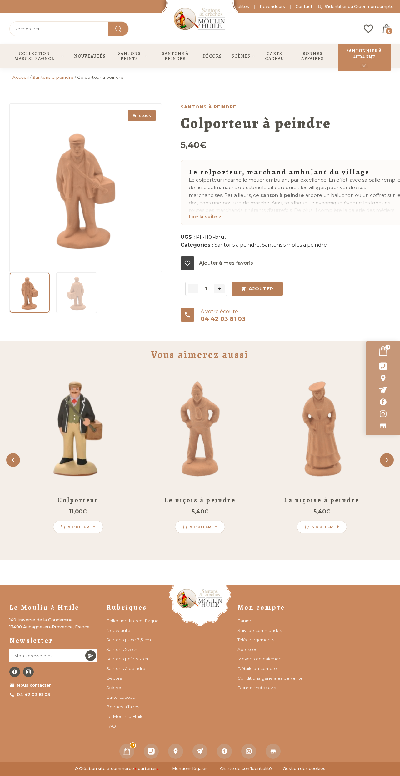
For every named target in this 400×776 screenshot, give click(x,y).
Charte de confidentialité (246, 768)
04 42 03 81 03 (33, 694)
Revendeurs (272, 6)
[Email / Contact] (383, 390)
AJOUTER (261, 289)
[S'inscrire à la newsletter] (90, 655)
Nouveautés (119, 630)
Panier (244, 620)
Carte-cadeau (120, 697)
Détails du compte (257, 668)
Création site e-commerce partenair (119, 768)
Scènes (114, 687)
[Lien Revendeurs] (383, 426)
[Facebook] (383, 402)
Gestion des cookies (304, 768)
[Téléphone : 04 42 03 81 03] (383, 366)
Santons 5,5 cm (122, 649)
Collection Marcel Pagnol (133, 620)
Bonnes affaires (122, 706)
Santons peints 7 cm (128, 658)
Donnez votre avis (257, 687)
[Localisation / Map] (383, 378)
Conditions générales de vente (270, 678)
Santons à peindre (53, 77)
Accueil (20, 77)
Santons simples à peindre (294, 245)
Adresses (247, 649)
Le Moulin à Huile (125, 716)
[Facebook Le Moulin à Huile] (14, 672)
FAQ (111, 725)
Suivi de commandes (260, 630)
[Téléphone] (151, 751)
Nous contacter (34, 685)
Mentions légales (190, 768)
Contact (304, 6)
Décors (114, 678)
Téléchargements (256, 639)
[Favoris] (368, 28)
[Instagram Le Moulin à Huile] (28, 672)
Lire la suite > (205, 216)
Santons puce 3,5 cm (128, 639)
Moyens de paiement (260, 658)
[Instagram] (383, 414)
